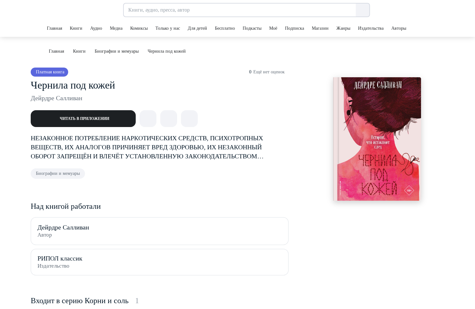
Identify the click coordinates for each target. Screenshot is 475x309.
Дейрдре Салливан (56, 97)
